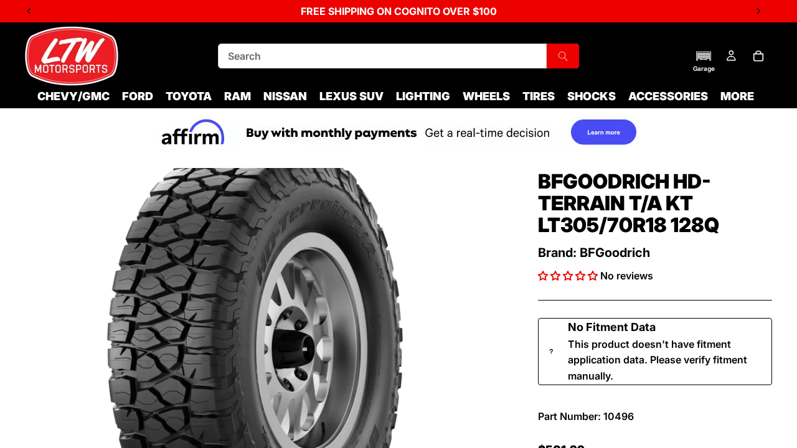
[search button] (563, 56)
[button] (704, 61)
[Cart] (758, 56)
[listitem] (737, 96)
